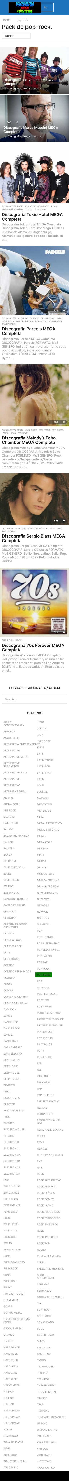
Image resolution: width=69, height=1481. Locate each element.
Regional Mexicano (50, 1129)
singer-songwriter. (50, 1297)
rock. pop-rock (47, 1237)
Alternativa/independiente (21, 744)
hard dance (11, 1347)
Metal (41, 816)
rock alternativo (12, 209)
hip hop (8, 1391)
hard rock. (11, 1360)
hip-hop (8, 1404)
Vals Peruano (46, 1442)
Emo (6, 1180)
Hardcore (10, 1372)
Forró (7, 1243)
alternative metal (16, 756)
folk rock (10, 1230)
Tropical (43, 1410)
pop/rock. (43, 987)
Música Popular (48, 880)
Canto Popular (14, 905)
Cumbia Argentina (15, 996)
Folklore (9, 1236)
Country (9, 977)
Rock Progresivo (48, 1211)
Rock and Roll (47, 1186)
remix (40, 1142)
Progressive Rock (49, 1012)
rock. (13, 433)
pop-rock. (43, 206)
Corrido (8, 965)
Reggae (42, 1107)
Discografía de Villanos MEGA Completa (28, 82)
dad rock (9, 1009)
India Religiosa (13, 1442)
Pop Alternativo (48, 943)
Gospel (8, 1306)
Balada (8, 829)
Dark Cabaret (12, 1047)
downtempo (11, 1097)
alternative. (12, 778)
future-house (13, 1293)
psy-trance (55, 321)
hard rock (31, 430)
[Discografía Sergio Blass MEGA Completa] (34, 499)
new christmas (47, 892)
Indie (60, 318)
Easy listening (13, 1110)
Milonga (43, 848)
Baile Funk (10, 823)
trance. (42, 1398)
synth (28, 209)
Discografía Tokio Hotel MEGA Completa (32, 217)
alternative (9, 318)
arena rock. (11, 804)
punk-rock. (44, 1057)
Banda (7, 854)
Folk (6, 1217)
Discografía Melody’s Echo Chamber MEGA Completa (29, 440)
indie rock (8, 321)
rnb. (40, 1167)
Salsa (41, 1262)
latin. (41, 779)
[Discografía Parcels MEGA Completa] (34, 280)
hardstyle (10, 1378)
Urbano (42, 1423)
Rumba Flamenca (49, 1256)
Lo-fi (40, 785)
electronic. (11, 1148)
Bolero (8, 886)
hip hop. (8, 1397)
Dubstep (9, 1104)
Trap (40, 1404)
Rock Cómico (46, 1199)
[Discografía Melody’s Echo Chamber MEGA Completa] (34, 395)
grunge (8, 1334)
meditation (44, 804)
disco (7, 1091)
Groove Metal (13, 1328)
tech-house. (45, 1366)
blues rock (11, 879)
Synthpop (44, 1353)
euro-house (11, 1186)
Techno (42, 1372)
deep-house (11, 1072)
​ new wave (44, 1461)
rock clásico (46, 1192)
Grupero (9, 1341)
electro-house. (14, 1129)
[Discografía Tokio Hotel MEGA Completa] (34, 177)
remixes (42, 1148)
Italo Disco (11, 1467)
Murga (41, 861)
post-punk (44, 1006)
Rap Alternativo (48, 1101)
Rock (54, 206)
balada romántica (16, 835)
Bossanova (11, 892)
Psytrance (44, 1044)
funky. (8, 1287)
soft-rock (44, 1315)
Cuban (7, 984)
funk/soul (10, 1281)
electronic (11, 1142)
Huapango (10, 1435)
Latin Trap (44, 772)
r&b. (39, 1069)
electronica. (12, 1161)
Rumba (41, 1249)
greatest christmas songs (17, 1320)
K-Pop (40, 747)
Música (42, 867)
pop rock (30, 206)
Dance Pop (10, 1022)
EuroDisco (10, 1198)
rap (39, 1088)
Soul (40, 1328)
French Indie (12, 1249)
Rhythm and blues (50, 1154)
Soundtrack (45, 1334)
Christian (9, 917)
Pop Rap (42, 962)
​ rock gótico (46, 1467)
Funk (6, 1255)
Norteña (43, 918)
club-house (11, 958)
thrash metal (46, 1385)
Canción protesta (15, 898)
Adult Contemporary (13, 724)
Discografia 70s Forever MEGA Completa (33, 647)
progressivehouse (50, 1025)
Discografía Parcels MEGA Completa (28, 331)
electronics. (12, 1167)
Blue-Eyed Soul (14, 867)
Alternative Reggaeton (11, 765)
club (6, 952)
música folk (45, 873)
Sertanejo (44, 1290)
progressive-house (50, 1019)
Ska (39, 1303)
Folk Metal (11, 1224)
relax (41, 1135)
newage (42, 911)
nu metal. (44, 924)
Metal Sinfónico (48, 829)
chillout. (9, 911)
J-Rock (41, 728)
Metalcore (44, 842)
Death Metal (12, 1059)
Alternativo (48, 318)
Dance (7, 1015)
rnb (39, 1161)
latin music (45, 760)
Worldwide (44, 1454)
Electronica (12, 1154)
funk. (7, 1274)
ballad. (8, 842)
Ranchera (44, 1082)
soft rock (44, 1309)
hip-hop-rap (11, 1410)
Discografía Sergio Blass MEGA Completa (33, 538)
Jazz (40, 734)
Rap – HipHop (45, 1094)
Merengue (44, 810)
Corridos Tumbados (17, 971)
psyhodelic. (9, 324)
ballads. (9, 848)
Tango (41, 1360)
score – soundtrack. (46, 1276)
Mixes (40, 854)
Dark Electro (12, 1053)
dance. (8, 1034)
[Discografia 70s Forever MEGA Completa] (34, 602)
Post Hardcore (47, 993)
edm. (6, 1116)
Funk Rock (10, 1268)
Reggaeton (45, 1113)
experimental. (13, 1205)
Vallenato (44, 1436)
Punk (40, 1050)
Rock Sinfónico (47, 1224)
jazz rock (44, 741)
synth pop (40, 209)
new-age (43, 905)
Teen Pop (43, 1379)
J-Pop (40, 722)
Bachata (9, 816)
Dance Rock (11, 1028)
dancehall (10, 1040)
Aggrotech (11, 737)
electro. (9, 1135)
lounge (42, 791)
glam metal (11, 1300)
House (7, 1429)
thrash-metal (47, 1391)
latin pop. (7, 528)
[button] (4, 7)
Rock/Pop (43, 1243)
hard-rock (10, 1366)
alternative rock (12, 206)
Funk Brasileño (14, 1262)
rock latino (9, 531)
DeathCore (10, 1066)
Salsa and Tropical (50, 1268)
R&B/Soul (43, 1076)
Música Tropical (48, 886)
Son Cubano (45, 1322)
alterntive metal (15, 791)
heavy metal (12, 1385)
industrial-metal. (15, 1461)
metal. (41, 835)
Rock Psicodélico (49, 1218)
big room (9, 860)
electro (9, 1123)
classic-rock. (12, 946)
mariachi (43, 797)
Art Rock (9, 810)
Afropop (9, 731)
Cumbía (8, 990)
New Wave (43, 899)
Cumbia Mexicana (15, 1003)
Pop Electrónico (48, 949)
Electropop (11, 1173)
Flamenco (10, 1211)
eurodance (11, 1192)
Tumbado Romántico (51, 1417)
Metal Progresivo (49, 823)
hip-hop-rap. (11, 1416)
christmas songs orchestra (15, 926)
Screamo (43, 1284)
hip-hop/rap (11, 1423)
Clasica (8, 933)
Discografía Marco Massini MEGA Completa (30, 130)
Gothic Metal (12, 1312)
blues (7, 873)
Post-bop (43, 1000)
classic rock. (12, 939)
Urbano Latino (47, 1429)
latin (40, 753)
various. (23, 433)
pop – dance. (45, 937)
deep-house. (11, 1078)
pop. (52, 528)
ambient (9, 797)
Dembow (9, 1085)
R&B (39, 1063)
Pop (18, 321)
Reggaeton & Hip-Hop (49, 1122)
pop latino (28, 528)
